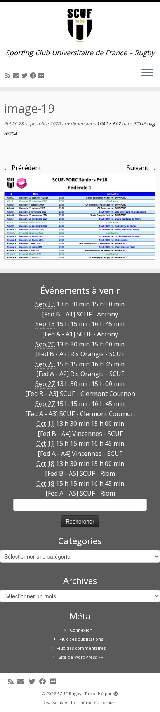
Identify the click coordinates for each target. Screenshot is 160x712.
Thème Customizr (96, 702)
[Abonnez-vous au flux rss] (9, 75)
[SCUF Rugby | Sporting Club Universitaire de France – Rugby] (80, 25)
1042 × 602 (108, 123)
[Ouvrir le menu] (147, 73)
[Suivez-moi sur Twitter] (25, 75)
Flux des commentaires (81, 648)
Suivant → (141, 167)
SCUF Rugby (69, 693)
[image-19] (80, 216)
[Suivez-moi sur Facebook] (34, 75)
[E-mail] (17, 75)
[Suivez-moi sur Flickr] (42, 75)
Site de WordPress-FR (81, 657)
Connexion (81, 630)
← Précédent (22, 167)
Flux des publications (81, 639)
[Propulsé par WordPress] (115, 692)
